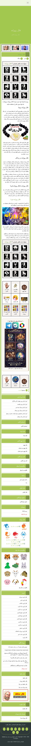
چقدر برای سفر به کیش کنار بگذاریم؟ (19, 657)
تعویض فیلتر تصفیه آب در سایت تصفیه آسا (17, 647)
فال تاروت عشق (23, 628)
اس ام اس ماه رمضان (22, 416)
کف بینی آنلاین (24, 460)
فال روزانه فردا (15, 199)
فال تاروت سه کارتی (22, 609)
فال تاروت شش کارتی (22, 618)
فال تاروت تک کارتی (22, 606)
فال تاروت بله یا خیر (22, 634)
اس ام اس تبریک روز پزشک (21, 410)
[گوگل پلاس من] (4, 729)
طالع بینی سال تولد (23, 587)
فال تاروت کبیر (23, 600)
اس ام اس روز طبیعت (22, 404)
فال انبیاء (25, 435)
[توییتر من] (8, 729)
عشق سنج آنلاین (23, 501)
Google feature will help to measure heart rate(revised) (16, 650)
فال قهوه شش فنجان (22, 451)
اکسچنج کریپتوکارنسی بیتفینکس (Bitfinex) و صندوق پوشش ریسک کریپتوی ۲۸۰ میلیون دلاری (16, 654)
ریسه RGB (24, 511)
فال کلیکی (25, 492)
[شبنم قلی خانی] (6, 47)
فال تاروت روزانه (23, 597)
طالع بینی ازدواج (23, 470)
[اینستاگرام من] (15, 729)
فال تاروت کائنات (23, 603)
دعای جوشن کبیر (23, 479)
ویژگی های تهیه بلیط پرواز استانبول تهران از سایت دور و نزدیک (15, 661)
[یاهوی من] (26, 729)
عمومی (19, 390)
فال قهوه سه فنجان (23, 448)
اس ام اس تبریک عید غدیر (21, 407)
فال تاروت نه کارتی (22, 622)
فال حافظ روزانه (7, 300)
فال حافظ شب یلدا (23, 684)
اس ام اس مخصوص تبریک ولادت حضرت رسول (16, 413)
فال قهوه (25, 445)
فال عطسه (24, 708)
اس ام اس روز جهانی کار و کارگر (19, 401)
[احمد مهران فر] (24, 47)
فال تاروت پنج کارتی (22, 615)
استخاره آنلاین (24, 426)
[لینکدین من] (13, 732)
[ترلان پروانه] (15, 47)
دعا (26, 482)
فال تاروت (25, 637)
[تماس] (11, 729)
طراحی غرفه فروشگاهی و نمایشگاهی (18, 665)
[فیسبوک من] (19, 729)
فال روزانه (16, 30)
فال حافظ (25, 678)
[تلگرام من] (23, 729)
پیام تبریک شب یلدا (23, 687)
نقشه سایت (10, 741)
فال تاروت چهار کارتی (22, 612)
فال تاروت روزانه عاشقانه (21, 631)
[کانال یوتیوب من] (17, 732)
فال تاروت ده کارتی (22, 625)
